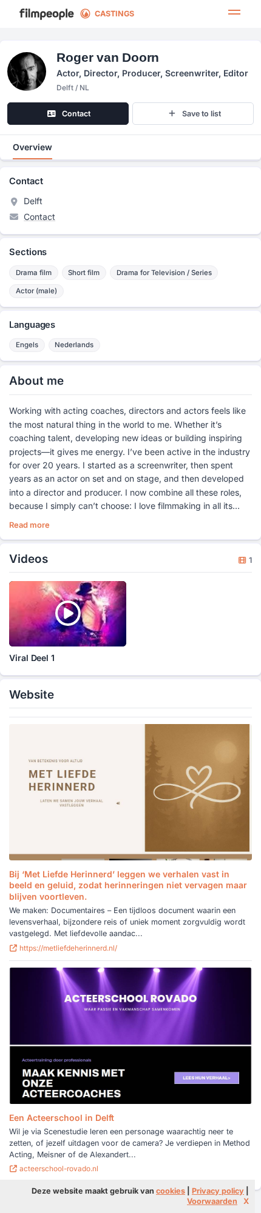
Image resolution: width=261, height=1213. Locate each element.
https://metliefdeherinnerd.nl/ (67, 947)
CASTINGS (114, 13)
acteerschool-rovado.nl (58, 1168)
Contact (39, 216)
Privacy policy (218, 1190)
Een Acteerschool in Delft (61, 1117)
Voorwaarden (212, 1201)
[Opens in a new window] (130, 792)
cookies (170, 1190)
